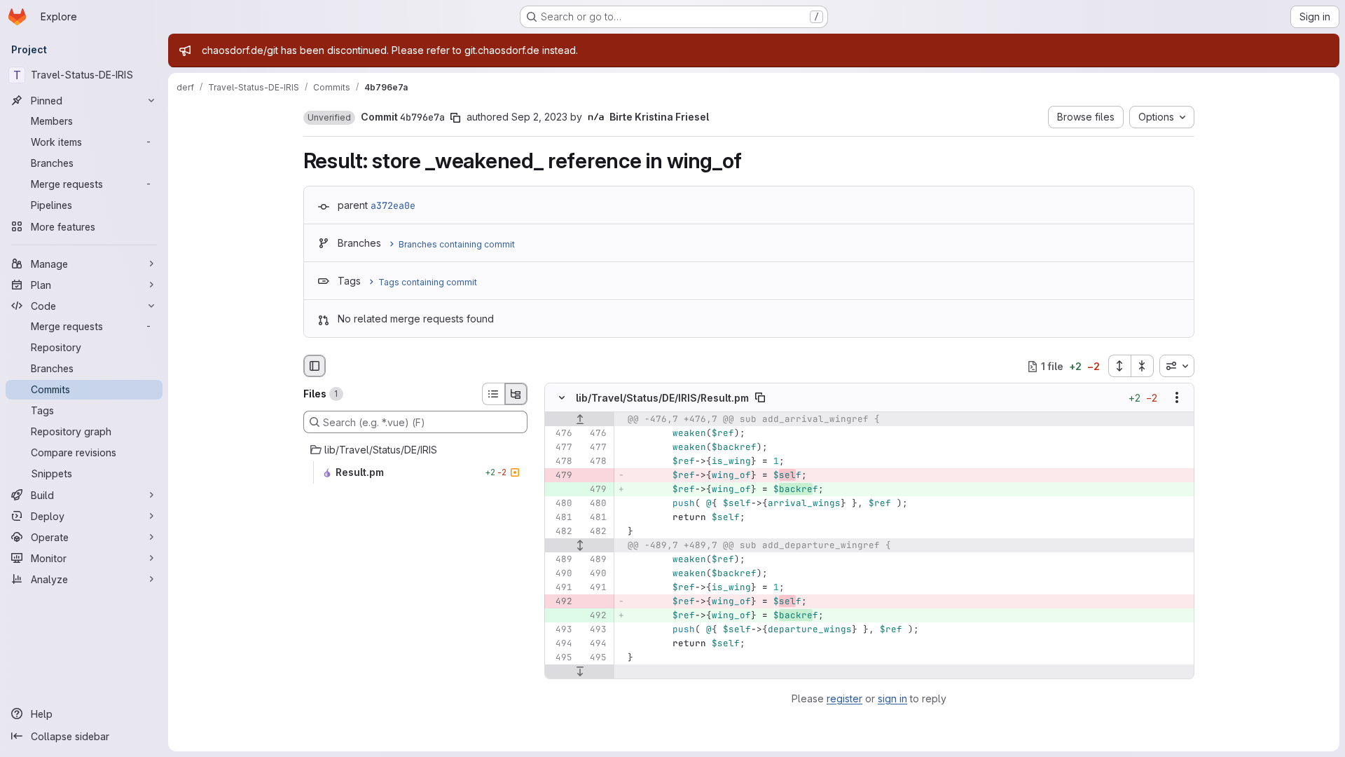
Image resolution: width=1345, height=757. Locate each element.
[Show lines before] (579, 420)
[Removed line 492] (560, 602)
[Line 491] (560, 588)
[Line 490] (560, 574)
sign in (892, 698)
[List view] (493, 394)
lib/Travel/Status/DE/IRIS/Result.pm (662, 398)
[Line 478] (560, 462)
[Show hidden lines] (579, 546)
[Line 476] (560, 434)
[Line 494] (560, 644)
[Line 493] (560, 630)
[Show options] (1176, 398)
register (844, 698)
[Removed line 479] (560, 476)
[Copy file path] (760, 398)
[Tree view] (516, 394)
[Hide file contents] (561, 398)
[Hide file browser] (314, 366)
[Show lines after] (579, 672)
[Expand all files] (1119, 366)
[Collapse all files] (1142, 366)
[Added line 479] (595, 490)
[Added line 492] (595, 616)
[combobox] (1176, 366)
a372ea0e (393, 205)
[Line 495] (560, 658)
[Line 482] (560, 532)
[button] (329, 118)
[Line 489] (560, 560)
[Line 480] (560, 504)
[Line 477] (560, 448)
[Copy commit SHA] (455, 117)
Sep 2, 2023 (539, 117)
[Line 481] (560, 518)
